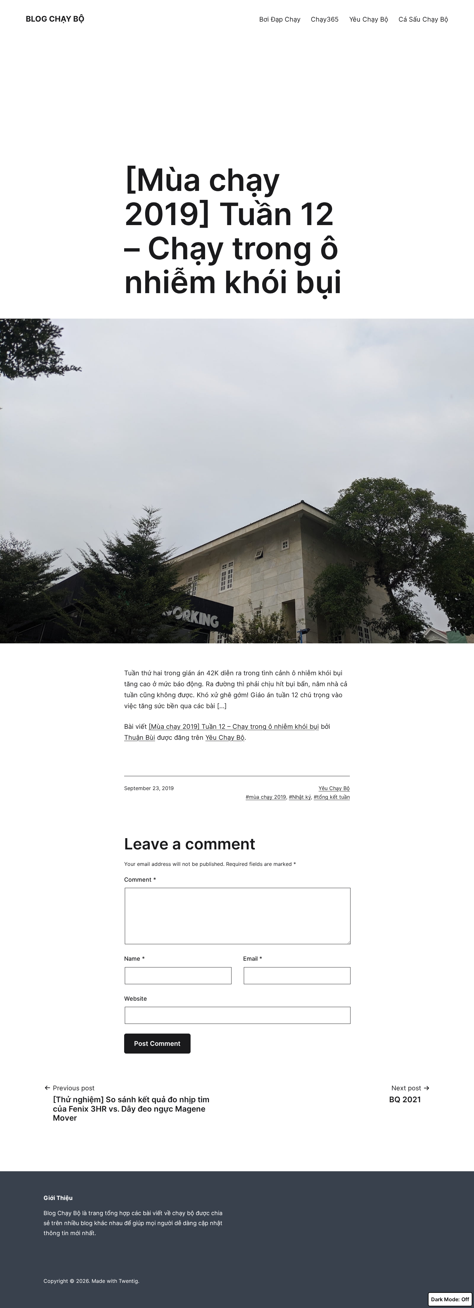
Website (135, 998)
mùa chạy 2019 (267, 797)
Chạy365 (325, 19)
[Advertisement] (237, 105)
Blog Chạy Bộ (55, 19)
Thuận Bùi (139, 737)
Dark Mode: (445, 1299)
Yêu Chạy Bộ (368, 19)
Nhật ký (301, 797)
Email (252, 958)
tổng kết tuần (333, 797)
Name (134, 958)
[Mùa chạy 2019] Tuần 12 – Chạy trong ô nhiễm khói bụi (234, 726)
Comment (140, 879)
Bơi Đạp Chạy (280, 19)
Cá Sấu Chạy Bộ (423, 19)
